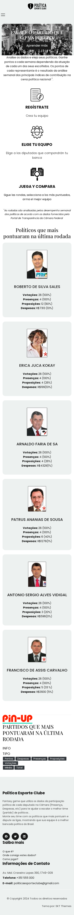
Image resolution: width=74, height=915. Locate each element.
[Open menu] (3, 15)
